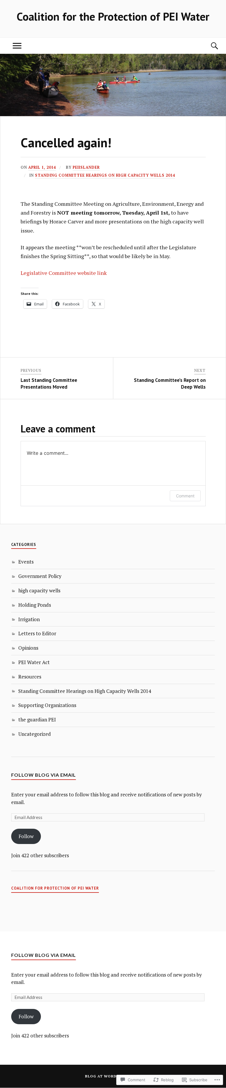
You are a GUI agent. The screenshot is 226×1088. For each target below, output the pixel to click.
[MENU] (17, 46)
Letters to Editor (37, 633)
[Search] (209, 46)
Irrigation (29, 619)
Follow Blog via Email (43, 775)
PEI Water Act (34, 662)
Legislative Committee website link (64, 272)
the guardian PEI (37, 719)
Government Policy (40, 576)
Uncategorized (34, 734)
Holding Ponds (34, 604)
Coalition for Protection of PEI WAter (55, 888)
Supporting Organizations (47, 705)
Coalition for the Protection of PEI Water (113, 16)
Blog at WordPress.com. (113, 1076)
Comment (185, 495)
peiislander (86, 167)
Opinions (28, 647)
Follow (26, 836)
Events (26, 561)
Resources (29, 676)
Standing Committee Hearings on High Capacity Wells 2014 (105, 175)
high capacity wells (39, 590)
